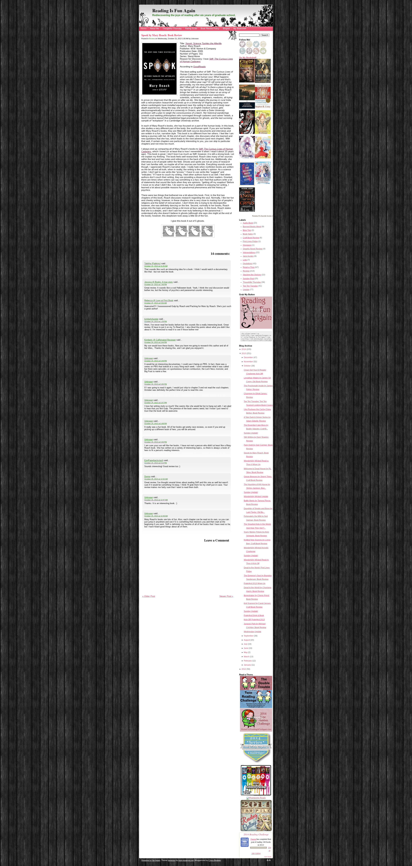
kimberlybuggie (151, 319)
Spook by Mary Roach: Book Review (161, 35)
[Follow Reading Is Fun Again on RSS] (256, 53)
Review (152, 39)
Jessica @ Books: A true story (158, 282)
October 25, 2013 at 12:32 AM (156, 479)
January (247, 665)
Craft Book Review (251, 238)
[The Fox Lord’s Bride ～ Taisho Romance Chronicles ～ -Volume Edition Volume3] (247, 157)
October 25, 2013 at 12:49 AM (156, 516)
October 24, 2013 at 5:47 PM (155, 403)
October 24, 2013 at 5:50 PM (155, 442)
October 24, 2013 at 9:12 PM (155, 463)
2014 (244, 349)
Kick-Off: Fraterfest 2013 (254, 620)
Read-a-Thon (249, 267)
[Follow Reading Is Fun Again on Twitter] (256, 47)
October (247, 366)
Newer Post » (226, 596)
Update (246, 290)
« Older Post (148, 596)
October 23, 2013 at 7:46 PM (155, 284)
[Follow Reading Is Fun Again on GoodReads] (263, 47)
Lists (245, 260)
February (248, 661)
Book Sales (248, 234)
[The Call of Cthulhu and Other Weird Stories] (247, 108)
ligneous (171, 860)
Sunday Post (248, 279)
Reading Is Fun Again (173, 10)
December (248, 357)
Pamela (253, 839)
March (246, 657)
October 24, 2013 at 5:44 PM (155, 361)
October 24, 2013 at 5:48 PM (155, 423)
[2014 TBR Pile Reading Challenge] (256, 831)
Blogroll (226, 28)
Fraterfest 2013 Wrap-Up (254, 583)
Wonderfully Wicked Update (256, 496)
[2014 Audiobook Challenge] (256, 796)
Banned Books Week (252, 227)
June (246, 648)
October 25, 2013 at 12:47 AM (156, 500)
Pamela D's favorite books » (262, 216)
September (248, 636)
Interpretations (249, 252)
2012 (244, 669)
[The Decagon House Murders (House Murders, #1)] (247, 185)
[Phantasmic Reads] (256, 798)
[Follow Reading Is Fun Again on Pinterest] (249, 53)
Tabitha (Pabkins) (152, 263)
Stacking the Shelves (252, 275)
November (248, 362)
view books (268, 856)
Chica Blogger (214, 860)
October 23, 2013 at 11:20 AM (156, 266)
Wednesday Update (252, 632)
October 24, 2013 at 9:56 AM (155, 303)
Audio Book (248, 223)
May (246, 652)
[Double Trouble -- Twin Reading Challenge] (256, 707)
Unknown (148, 358)
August (247, 640)
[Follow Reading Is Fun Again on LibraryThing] (242, 53)
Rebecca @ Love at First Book (158, 300)
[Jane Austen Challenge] (256, 731)
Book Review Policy (210, 28)
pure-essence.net (186, 860)
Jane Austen (248, 256)
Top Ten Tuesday (250, 286)
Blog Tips (247, 230)
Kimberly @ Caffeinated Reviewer (160, 340)
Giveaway (247, 245)
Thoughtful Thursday (172, 28)
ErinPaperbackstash (153, 460)
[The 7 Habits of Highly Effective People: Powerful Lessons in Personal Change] (263, 108)
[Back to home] (267, 860)
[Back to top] (270, 860)
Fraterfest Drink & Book (254, 615)
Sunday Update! (251, 433)
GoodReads (199, 66)
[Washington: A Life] (263, 82)
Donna (147, 476)
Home (143, 28)
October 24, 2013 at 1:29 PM (155, 321)
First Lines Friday (250, 241)
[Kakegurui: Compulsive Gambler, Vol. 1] (247, 133)
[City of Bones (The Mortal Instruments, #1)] (247, 82)
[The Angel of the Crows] (247, 211)
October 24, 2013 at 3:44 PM (155, 342)
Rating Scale (191, 28)
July (245, 644)
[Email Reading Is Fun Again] (263, 53)
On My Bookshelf (247, 58)
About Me (154, 28)
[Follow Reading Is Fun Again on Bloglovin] (242, 47)
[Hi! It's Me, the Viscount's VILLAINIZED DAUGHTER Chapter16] (263, 158)
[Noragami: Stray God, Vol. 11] (263, 133)
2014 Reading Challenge (256, 834)
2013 (244, 353)
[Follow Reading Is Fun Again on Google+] (249, 47)
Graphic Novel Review (252, 249)
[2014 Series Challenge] (256, 763)
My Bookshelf (239, 28)
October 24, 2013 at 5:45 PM (155, 384)
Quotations (247, 264)
